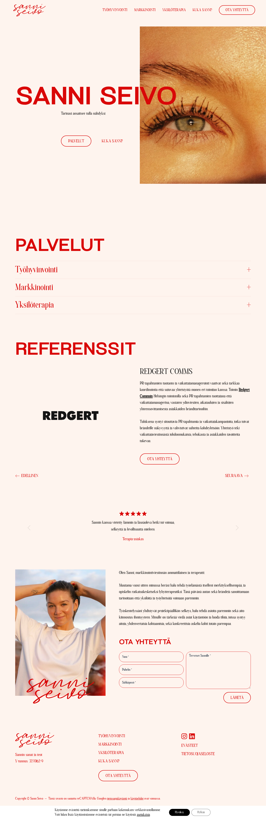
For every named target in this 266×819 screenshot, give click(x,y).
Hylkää (201, 812)
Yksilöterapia (174, 10)
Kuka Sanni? (202, 10)
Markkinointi (145, 10)
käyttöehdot (137, 798)
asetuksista (143, 814)
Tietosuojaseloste (198, 754)
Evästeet (189, 745)
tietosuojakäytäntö (117, 798)
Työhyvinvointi (114, 10)
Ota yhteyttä (236, 10)
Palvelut (76, 141)
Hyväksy (179, 812)
